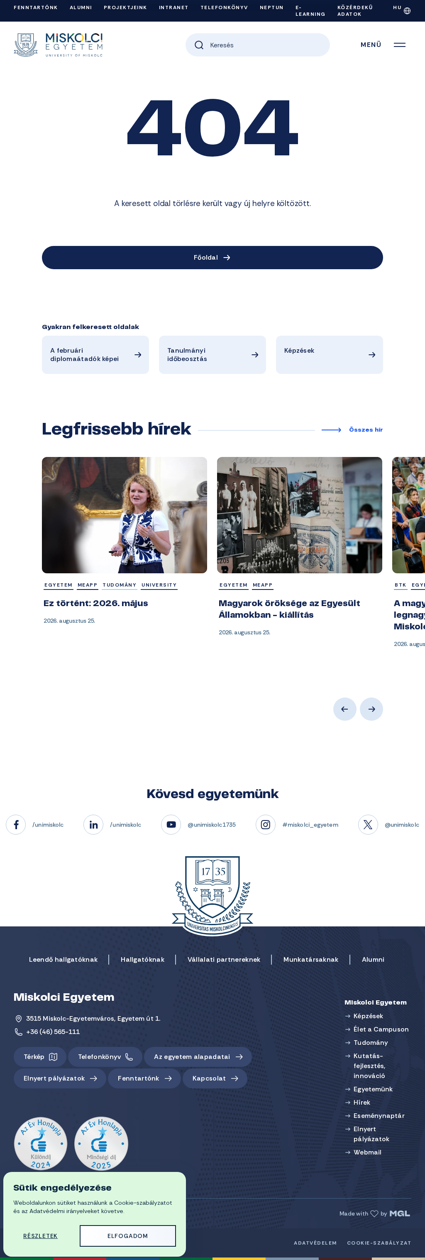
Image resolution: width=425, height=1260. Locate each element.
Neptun (272, 7)
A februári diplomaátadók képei (84, 354)
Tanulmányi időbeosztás (187, 354)
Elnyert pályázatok (54, 1078)
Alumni (81, 7)
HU (397, 7)
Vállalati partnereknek (224, 959)
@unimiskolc (402, 824)
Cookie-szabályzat (379, 1243)
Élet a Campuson (381, 1029)
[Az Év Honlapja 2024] (41, 1144)
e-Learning (311, 10)
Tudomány (371, 1042)
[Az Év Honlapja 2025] (101, 1144)
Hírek (362, 1102)
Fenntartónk (36, 7)
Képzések (299, 350)
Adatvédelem (315, 1243)
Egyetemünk (373, 1089)
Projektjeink (125, 7)
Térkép (34, 1056)
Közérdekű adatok (355, 10)
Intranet (174, 7)
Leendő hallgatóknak (63, 959)
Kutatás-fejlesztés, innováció (369, 1065)
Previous (345, 709)
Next (371, 709)
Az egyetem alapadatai (192, 1056)
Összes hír (366, 430)
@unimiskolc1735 (212, 824)
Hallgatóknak (142, 959)
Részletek (40, 1236)
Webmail (367, 1152)
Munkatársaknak (310, 959)
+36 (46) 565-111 (53, 1031)
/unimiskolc (48, 824)
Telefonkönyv (224, 7)
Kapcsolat (209, 1078)
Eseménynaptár (379, 1115)
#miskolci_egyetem (310, 824)
